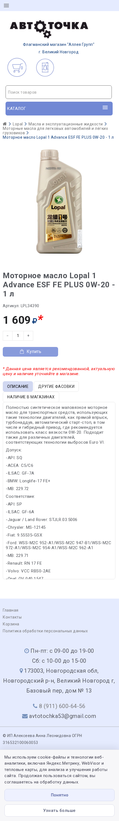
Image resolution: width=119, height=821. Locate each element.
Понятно (59, 795)
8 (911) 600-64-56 (62, 706)
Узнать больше (59, 810)
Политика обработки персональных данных (45, 631)
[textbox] (59, 92)
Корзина (11, 624)
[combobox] (59, 92)
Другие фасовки (56, 386)
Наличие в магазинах (31, 397)
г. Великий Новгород (59, 48)
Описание (18, 386)
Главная (11, 610)
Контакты (12, 617)
